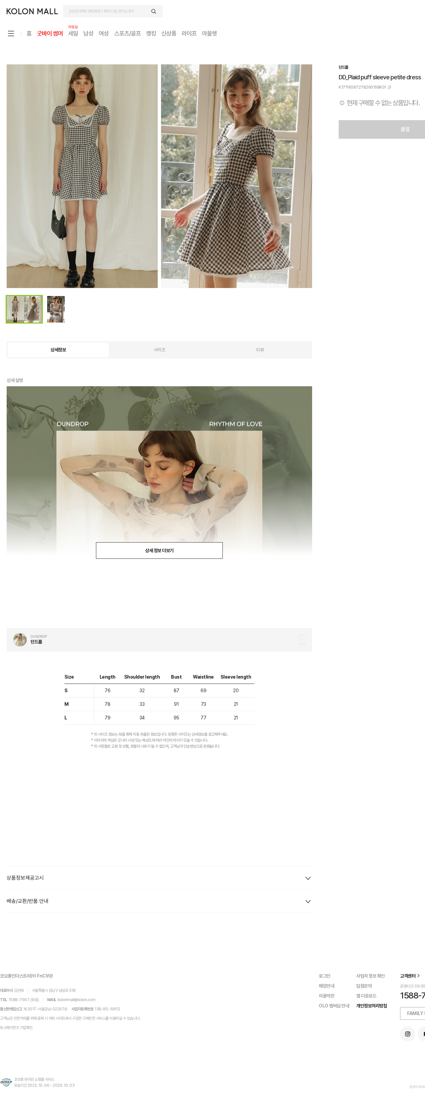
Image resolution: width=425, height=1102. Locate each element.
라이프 (189, 33)
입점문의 (364, 986)
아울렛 (209, 33)
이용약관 (326, 995)
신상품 (168, 33)
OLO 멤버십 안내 (334, 1005)
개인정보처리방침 (371, 1005)
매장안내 (326, 986)
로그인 (324, 976)
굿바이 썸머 (50, 33)
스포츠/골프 (127, 33)
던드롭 (343, 67)
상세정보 (58, 349)
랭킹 (151, 33)
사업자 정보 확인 (370, 976)
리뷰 (260, 349)
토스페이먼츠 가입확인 (16, 1027)
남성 (88, 33)
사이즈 (159, 349)
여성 (104, 33)
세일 (73, 33)
